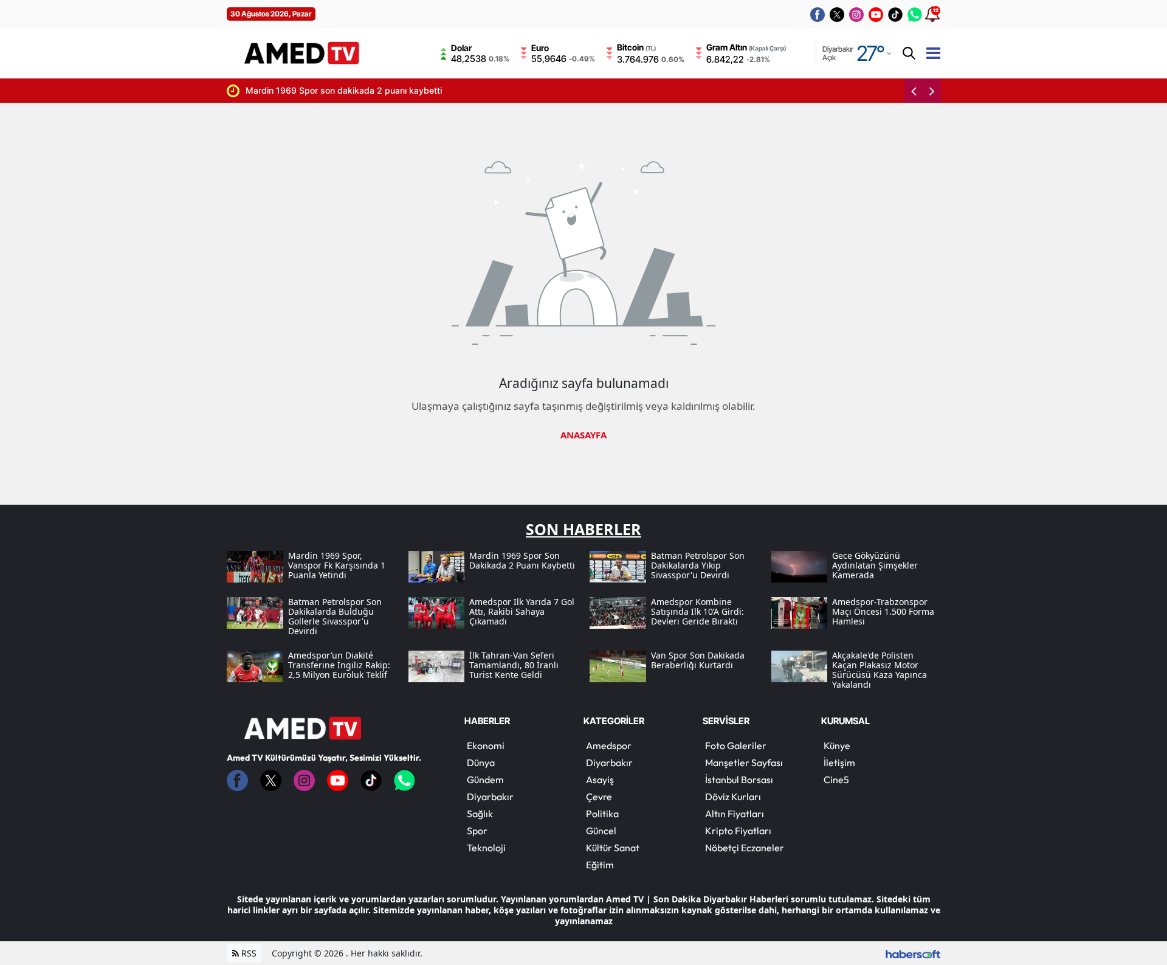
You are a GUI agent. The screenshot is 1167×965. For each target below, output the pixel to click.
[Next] (932, 90)
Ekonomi (485, 745)
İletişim (839, 762)
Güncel (601, 831)
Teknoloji (486, 848)
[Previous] (913, 90)
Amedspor (609, 745)
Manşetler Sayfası (744, 762)
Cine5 (836, 779)
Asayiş (600, 779)
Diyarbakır (490, 796)
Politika (602, 814)
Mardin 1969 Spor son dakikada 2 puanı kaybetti (294, 90)
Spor (477, 831)
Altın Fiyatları (734, 814)
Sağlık (480, 814)
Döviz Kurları (733, 796)
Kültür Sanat (612, 848)
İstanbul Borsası (739, 779)
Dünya (481, 762)
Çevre (599, 796)
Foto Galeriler (735, 745)
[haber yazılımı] (913, 953)
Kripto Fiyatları (738, 831)
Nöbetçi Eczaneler (744, 848)
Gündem (485, 779)
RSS (247, 953)
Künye (837, 745)
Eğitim (600, 865)
